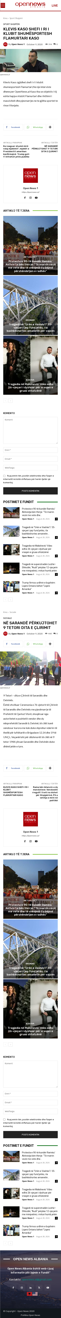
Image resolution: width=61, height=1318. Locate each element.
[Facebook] (25, 197)
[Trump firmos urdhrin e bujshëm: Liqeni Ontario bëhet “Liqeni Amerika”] (11, 586)
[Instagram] (30, 197)
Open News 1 (18, 44)
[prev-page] (5, 401)
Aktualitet (30, 257)
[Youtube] (36, 197)
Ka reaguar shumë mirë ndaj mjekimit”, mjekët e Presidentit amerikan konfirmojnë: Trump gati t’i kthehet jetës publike (16, 151)
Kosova (30, 380)
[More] (50, 127)
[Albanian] (29, 1294)
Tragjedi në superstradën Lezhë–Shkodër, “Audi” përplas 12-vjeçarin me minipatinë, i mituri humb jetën (40, 567)
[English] (35, 1294)
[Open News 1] (5, 44)
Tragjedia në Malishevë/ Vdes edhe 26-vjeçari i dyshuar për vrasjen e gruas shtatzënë (31, 387)
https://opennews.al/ (30, 192)
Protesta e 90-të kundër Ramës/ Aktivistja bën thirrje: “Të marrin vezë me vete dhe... (38, 512)
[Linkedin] (30, 1288)
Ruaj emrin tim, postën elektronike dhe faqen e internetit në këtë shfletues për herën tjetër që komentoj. (28, 479)
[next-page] (10, 401)
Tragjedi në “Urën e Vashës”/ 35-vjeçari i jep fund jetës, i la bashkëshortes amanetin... (38, 530)
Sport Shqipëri (16, 18)
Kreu (5, 18)
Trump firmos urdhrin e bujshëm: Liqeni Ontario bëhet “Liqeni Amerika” (38, 585)
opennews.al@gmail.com (37, 1279)
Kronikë (30, 320)
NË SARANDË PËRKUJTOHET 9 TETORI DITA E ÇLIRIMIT (45, 149)
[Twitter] (39, 1288)
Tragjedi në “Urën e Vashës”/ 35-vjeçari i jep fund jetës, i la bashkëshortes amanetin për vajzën (30, 328)
